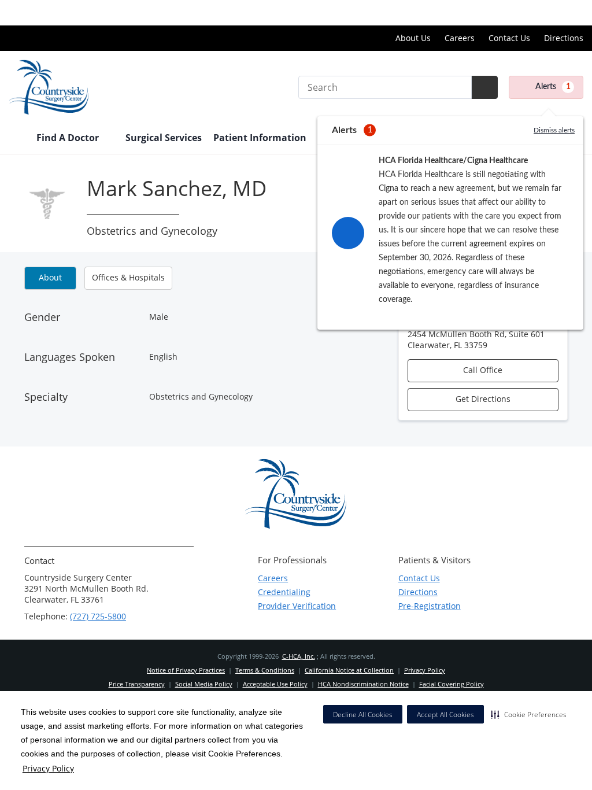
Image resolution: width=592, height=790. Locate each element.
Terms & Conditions (264, 670)
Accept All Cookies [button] (445, 714)
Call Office (482, 369)
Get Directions (483, 398)
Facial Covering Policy (451, 684)
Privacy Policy (48, 768)
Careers (460, 37)
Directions (563, 37)
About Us (413, 37)
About (50, 277)
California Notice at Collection (349, 670)
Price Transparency (546, 12)
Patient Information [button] (261, 137)
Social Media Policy (203, 684)
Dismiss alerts (554, 130)
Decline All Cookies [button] (363, 714)
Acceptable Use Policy (275, 684)
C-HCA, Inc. (298, 656)
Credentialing (284, 591)
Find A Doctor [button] (68, 137)
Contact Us (509, 37)
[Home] (17, 138)
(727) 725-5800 (98, 616)
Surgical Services (163, 137)
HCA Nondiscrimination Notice (363, 684)
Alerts (553, 87)
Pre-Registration (429, 605)
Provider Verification (297, 605)
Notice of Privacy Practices (186, 670)
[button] (529, 714)
